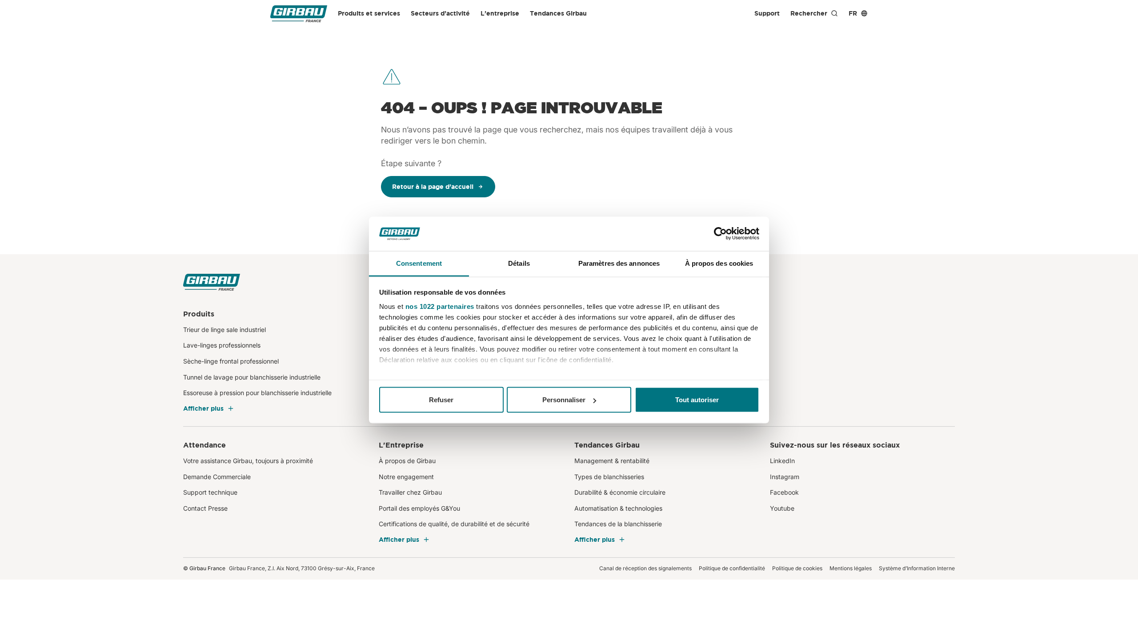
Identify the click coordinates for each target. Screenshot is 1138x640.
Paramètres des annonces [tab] (619, 263)
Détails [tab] (519, 263)
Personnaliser (563, 400)
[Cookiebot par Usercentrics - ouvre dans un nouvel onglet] (720, 233)
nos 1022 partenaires (439, 306)
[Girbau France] (298, 14)
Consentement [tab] (419, 263)
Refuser (441, 400)
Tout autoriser (697, 400)
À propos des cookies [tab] (719, 263)
